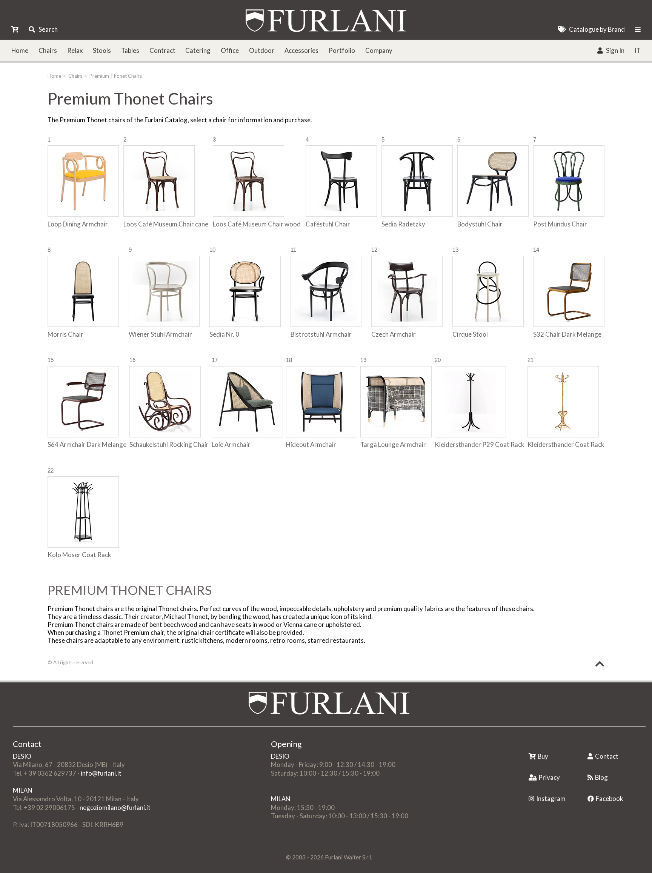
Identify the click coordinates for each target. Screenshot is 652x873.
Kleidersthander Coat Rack (565, 444)
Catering (198, 50)
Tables (130, 50)
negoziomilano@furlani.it (115, 807)
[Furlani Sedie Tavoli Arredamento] (529, 744)
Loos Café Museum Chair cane (165, 224)
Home (19, 50)
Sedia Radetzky (403, 224)
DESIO (22, 756)
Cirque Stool (470, 334)
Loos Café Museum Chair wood (257, 224)
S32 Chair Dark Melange (567, 334)
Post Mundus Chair (560, 224)
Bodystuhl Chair (480, 224)
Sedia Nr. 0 (224, 334)
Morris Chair (65, 334)
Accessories (301, 50)
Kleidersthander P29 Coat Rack (479, 444)
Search (48, 29)
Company (378, 50)
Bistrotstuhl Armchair (321, 334)
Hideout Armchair (311, 444)
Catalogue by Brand (597, 29)
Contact (606, 756)
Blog (601, 777)
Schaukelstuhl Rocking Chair (169, 444)
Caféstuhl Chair (328, 224)
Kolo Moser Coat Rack (79, 555)
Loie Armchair (231, 444)
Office (230, 50)
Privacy (549, 777)
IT (638, 50)
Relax (75, 50)
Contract (162, 50)
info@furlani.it (101, 773)
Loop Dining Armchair (78, 224)
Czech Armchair (393, 334)
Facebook (609, 798)
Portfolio (342, 50)
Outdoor (261, 50)
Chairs (47, 50)
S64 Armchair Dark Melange (87, 444)
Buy (543, 756)
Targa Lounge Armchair (393, 444)
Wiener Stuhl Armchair (160, 334)
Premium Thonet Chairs (115, 76)
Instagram (551, 798)
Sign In (615, 50)
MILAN (22, 790)
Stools (102, 50)
